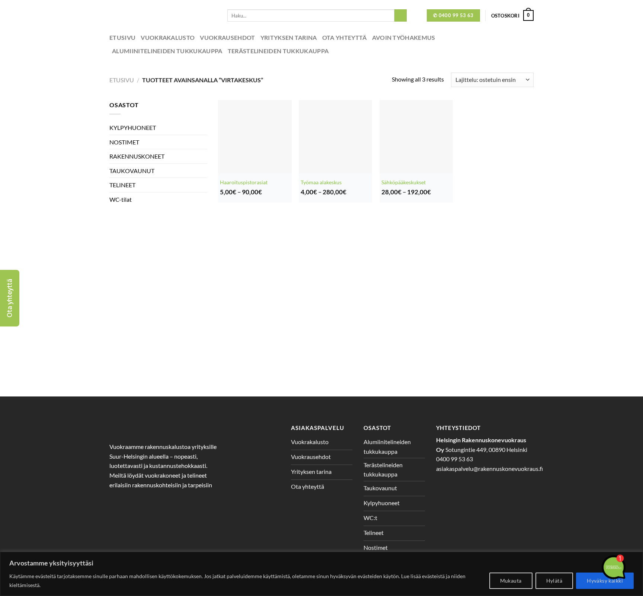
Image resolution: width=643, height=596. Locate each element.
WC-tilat (120, 199)
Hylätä (554, 580)
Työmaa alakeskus (321, 182)
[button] (9, 298)
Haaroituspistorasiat (244, 182)
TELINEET (122, 184)
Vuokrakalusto (168, 37)
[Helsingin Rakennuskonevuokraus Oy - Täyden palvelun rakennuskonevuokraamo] (162, 15)
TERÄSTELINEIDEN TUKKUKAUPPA (278, 50)
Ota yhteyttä (344, 37)
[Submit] (400, 15)
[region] (321, 574)
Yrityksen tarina (288, 37)
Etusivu (122, 37)
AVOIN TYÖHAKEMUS (403, 37)
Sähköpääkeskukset (403, 182)
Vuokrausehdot (227, 37)
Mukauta (511, 580)
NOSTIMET (124, 142)
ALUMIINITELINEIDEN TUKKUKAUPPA (167, 50)
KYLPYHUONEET (132, 127)
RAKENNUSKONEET (136, 156)
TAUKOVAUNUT (131, 170)
